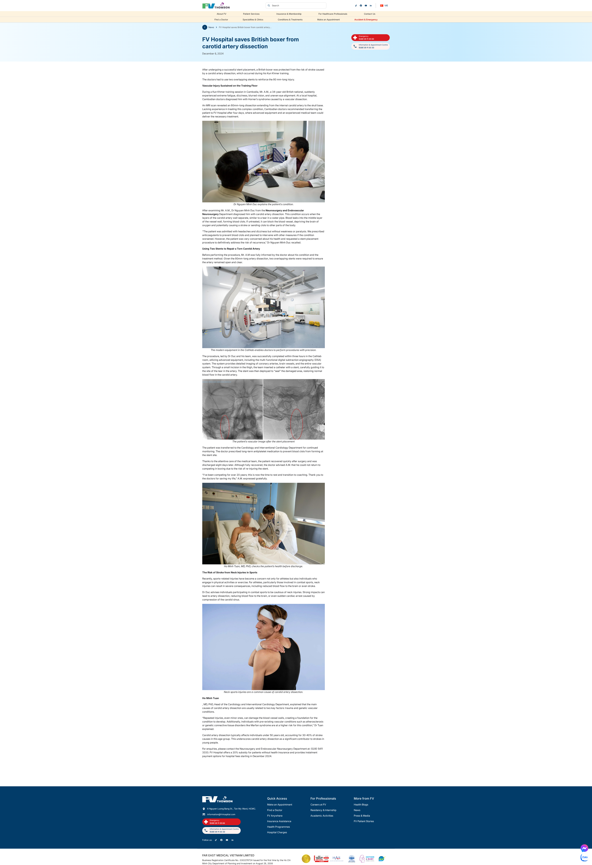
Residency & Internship (323, 810)
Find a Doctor (221, 19)
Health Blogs (361, 804)
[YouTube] (365, 5)
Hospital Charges (277, 832)
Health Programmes (278, 826)
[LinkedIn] (370, 5)
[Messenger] (584, 848)
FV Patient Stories (364, 821)
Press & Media (362, 815)
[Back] (204, 27)
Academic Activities (321, 815)
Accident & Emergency (366, 19)
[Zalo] (584, 857)
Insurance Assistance (279, 821)
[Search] (268, 5)
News (211, 27)
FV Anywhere (274, 815)
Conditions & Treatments (290, 19)
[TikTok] (356, 5)
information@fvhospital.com (221, 814)
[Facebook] (360, 5)
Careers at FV (318, 804)
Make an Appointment (328, 19)
